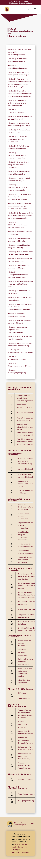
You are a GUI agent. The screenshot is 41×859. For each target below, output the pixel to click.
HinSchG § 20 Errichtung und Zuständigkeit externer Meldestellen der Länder (19, 206)
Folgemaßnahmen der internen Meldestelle (25, 559)
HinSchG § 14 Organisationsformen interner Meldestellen (17, 155)
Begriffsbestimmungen (26, 413)
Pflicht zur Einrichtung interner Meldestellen (26, 507)
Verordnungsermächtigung (29, 794)
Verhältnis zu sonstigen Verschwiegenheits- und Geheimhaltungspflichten (27, 441)
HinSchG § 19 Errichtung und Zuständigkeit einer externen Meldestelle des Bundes (19, 196)
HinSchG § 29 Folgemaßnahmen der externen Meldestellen (18, 274)
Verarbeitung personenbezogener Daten (26, 483)
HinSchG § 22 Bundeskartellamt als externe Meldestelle (17, 225)
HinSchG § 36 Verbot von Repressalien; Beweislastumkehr (18, 329)
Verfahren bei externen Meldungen (23, 652)
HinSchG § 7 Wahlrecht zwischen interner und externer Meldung (17, 103)
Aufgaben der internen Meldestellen (23, 516)
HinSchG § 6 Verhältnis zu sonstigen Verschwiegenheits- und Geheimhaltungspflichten (20, 93)
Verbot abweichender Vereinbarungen (24, 765)
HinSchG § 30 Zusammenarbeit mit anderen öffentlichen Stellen (20, 284)
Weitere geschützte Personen (22, 724)
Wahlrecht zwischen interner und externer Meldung (26, 461)
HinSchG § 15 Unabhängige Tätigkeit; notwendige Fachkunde (18, 164)
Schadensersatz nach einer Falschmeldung (24, 756)
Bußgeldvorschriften (26, 780)
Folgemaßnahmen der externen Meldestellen (25, 661)
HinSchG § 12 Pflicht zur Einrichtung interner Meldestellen (17, 139)
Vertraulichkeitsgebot (26, 469)
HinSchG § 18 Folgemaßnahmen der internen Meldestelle (18, 187)
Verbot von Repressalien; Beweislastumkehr (25, 740)
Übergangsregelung (26, 801)
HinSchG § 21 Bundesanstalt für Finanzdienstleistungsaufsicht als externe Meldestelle (20, 215)
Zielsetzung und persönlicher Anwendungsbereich (25, 398)
